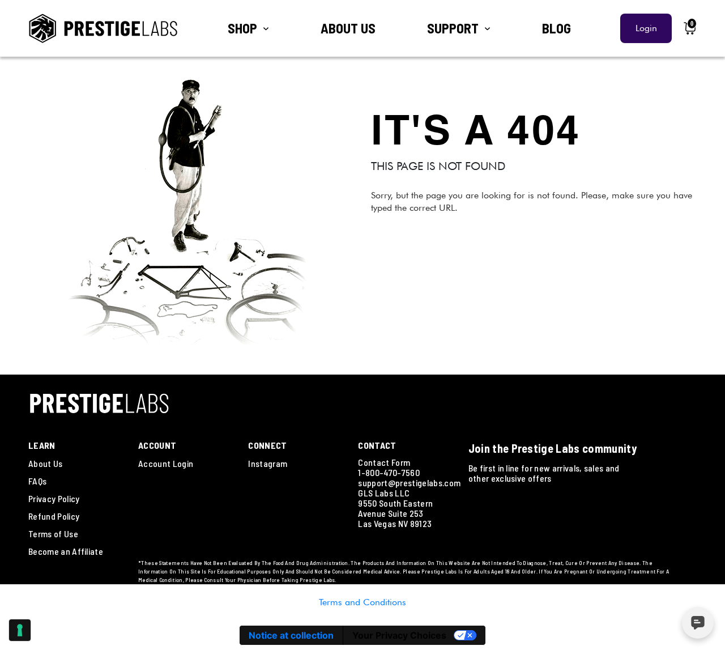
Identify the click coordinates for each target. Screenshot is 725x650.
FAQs (37, 480)
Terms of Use (53, 533)
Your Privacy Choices (399, 635)
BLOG (556, 28)
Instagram (267, 463)
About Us (45, 463)
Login (646, 28)
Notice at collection (291, 635)
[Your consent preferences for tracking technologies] (20, 630)
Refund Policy (53, 516)
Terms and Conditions (362, 602)
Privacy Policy (53, 498)
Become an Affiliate (65, 551)
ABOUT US (348, 28)
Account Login (165, 463)
